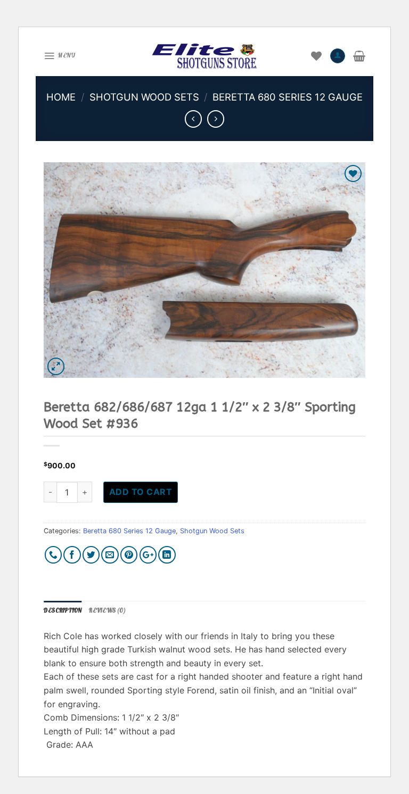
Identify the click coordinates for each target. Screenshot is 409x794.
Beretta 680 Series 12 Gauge (287, 97)
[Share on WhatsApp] (53, 555)
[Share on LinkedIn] (167, 555)
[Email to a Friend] (110, 555)
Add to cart (140, 491)
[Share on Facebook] (72, 555)
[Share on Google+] (148, 555)
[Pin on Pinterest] (129, 555)
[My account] (337, 55)
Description (62, 610)
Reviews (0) (107, 610)
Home (61, 97)
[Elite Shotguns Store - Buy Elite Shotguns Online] (204, 56)
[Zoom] (56, 366)
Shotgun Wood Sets (144, 97)
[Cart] (359, 56)
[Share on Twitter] (91, 555)
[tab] (62, 611)
